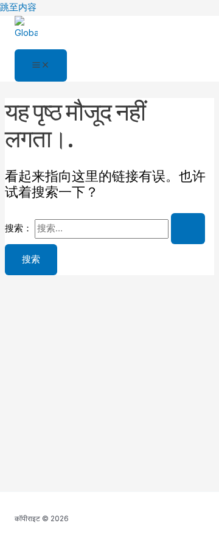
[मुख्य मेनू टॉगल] (41, 65)
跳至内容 (18, 7)
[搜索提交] (188, 228)
